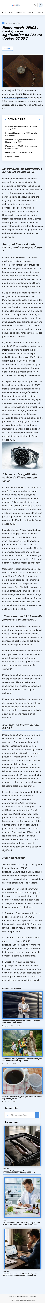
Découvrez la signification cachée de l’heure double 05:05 (20, 140)
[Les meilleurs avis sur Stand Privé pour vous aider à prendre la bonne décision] (22, 1249)
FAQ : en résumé (12, 157)
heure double (22, 94)
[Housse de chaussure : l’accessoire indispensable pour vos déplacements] (22, 1146)
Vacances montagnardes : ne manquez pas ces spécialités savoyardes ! (21, 1059)
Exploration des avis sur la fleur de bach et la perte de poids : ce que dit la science (21, 1223)
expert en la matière (12, 105)
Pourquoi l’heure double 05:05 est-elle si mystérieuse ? (22, 134)
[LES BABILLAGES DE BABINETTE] (16, 5)
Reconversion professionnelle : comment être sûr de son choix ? (21, 1021)
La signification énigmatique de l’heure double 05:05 (21, 127)
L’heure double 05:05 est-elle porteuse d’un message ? (21, 147)
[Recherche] (35, 5)
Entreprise (5, 1026)
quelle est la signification (15, 97)
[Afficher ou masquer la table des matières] (32, 119)
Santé (7, 48)
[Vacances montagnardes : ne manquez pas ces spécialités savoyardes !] (22, 1042)
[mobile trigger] (4, 5)
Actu (3, 1064)
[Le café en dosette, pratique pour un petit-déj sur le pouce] (22, 1080)
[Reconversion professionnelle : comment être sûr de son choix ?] (22, 1004)
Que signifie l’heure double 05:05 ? (19, 153)
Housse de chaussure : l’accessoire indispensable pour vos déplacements (19, 1172)
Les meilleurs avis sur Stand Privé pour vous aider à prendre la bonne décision (19, 1274)
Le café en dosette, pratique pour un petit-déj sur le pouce (22, 1097)
